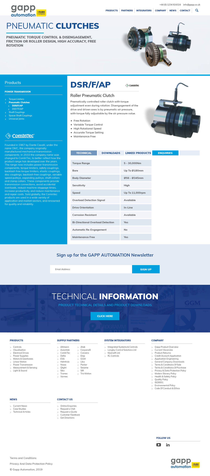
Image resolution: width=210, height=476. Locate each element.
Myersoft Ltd (114, 352)
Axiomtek (65, 350)
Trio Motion (86, 373)
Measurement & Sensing (25, 367)
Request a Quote (68, 411)
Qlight (63, 367)
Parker (84, 364)
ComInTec (65, 352)
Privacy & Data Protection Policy (170, 370)
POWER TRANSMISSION (18, 91)
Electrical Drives (21, 352)
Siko (62, 370)
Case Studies (19, 409)
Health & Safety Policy (165, 376)
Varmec (64, 376)
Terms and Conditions (23, 458)
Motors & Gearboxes (23, 358)
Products (13, 82)
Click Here (105, 316)
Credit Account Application (168, 355)
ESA (62, 358)
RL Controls (113, 355)
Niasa (63, 364)
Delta (63, 355)
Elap (83, 355)
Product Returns (163, 352)
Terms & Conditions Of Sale (168, 364)
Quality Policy (161, 379)
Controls (17, 347)
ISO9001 (159, 382)
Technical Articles (21, 411)
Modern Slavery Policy (165, 373)
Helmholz (65, 361)
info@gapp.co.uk (191, 4)
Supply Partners (68, 340)
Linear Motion (20, 361)
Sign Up (145, 269)
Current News (20, 406)
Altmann (64, 347)
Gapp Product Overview (166, 347)
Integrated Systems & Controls (122, 347)
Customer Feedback (70, 414)
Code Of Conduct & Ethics (167, 388)
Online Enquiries (68, 406)
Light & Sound (20, 370)
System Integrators (117, 340)
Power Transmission (23, 364)
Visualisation (19, 350)
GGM (83, 358)
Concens (85, 352)
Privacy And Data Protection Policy (31, 463)
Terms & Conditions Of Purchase (170, 367)
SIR (82, 370)
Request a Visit (67, 409)
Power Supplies (20, 355)
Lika (83, 361)
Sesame (84, 367)
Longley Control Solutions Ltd (122, 350)
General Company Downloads (169, 361)
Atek (83, 347)
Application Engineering (166, 358)
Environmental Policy (165, 385)
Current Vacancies (164, 350)
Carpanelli (86, 350)
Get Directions (67, 417)
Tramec (64, 373)
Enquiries (165, 153)
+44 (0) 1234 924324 (170, 4)
